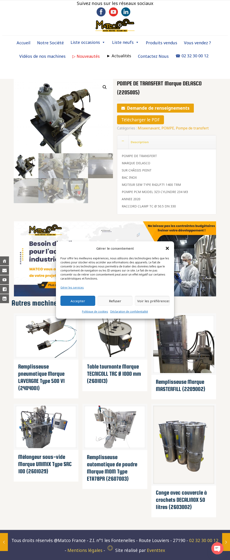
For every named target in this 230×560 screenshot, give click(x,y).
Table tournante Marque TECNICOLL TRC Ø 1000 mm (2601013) (114, 373)
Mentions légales (84, 550)
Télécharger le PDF (140, 120)
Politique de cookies (95, 311)
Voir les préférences (153, 301)
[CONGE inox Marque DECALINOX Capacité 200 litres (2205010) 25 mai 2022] (226, 542)
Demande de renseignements (158, 108)
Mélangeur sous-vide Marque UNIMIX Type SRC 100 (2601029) (45, 464)
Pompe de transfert (192, 128)
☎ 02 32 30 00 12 (191, 55)
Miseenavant (149, 128)
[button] (167, 248)
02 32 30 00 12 (203, 540)
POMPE (167, 128)
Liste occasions (85, 42)
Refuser (115, 301)
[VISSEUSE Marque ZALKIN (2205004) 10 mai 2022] (4, 542)
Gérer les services (72, 287)
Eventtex (156, 550)
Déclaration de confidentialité (129, 311)
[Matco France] (115, 25)
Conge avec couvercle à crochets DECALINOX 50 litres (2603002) (181, 499)
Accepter (78, 301)
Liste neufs (123, 42)
